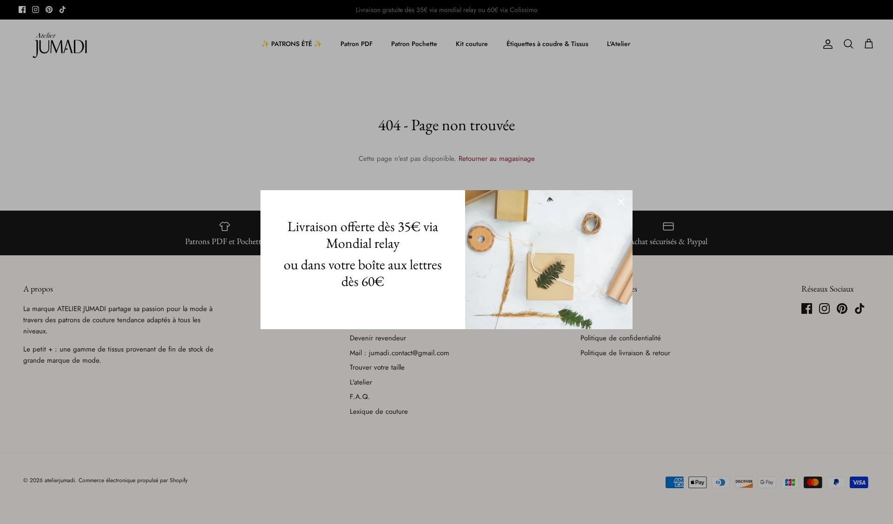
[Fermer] (621, 202)
